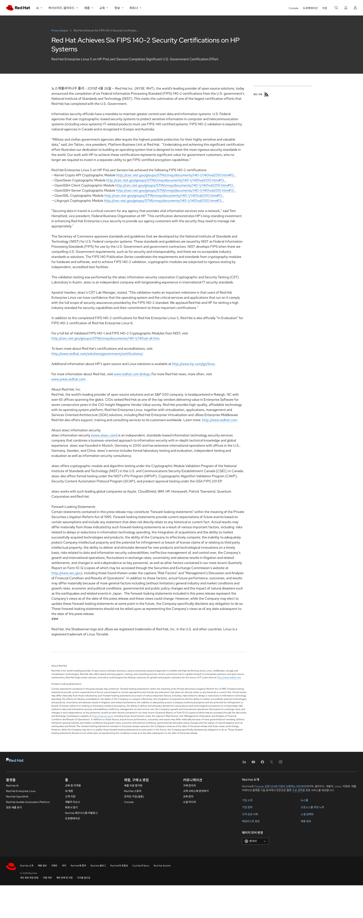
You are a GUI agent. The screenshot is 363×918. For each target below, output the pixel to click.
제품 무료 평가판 (133, 785)
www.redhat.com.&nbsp (132, 374)
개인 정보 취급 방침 (29, 877)
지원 (324, 8)
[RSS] (266, 94)
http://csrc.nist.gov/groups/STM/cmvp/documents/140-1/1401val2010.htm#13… (176, 175)
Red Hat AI (12, 785)
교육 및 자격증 (73, 785)
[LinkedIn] (244, 763)
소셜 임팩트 (307, 814)
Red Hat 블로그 (98, 865)
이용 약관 (47, 877)
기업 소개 (247, 800)
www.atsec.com (104, 435)
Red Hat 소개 (26, 865)
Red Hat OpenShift (17, 796)
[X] (271, 763)
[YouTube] (253, 763)
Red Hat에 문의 (78, 865)
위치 (64, 865)
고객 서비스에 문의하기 (196, 791)
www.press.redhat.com (68, 379)
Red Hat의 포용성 (119, 865)
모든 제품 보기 (14, 807)
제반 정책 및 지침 (64, 877)
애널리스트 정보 (251, 821)
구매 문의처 (189, 785)
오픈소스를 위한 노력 (312, 807)
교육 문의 (188, 796)
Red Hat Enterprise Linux (21, 791)
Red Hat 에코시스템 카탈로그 (81, 813)
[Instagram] (280, 763)
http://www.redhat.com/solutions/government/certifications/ (97, 353)
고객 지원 (70, 796)
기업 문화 (247, 807)
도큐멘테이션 (310, 8)
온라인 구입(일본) (134, 796)
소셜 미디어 (189, 802)
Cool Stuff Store (140, 865)
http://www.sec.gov (66, 573)
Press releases (60, 30)
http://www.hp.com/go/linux (193, 364)
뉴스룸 (304, 800)
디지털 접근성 (83, 877)
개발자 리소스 (72, 802)
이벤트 (54, 865)
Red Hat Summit (162, 865)
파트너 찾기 (71, 807)
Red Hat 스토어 (132, 791)
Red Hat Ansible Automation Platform (28, 802)
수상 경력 (297, 790)
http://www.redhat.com (219, 420)
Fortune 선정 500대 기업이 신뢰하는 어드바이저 (281, 786)
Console (293, 8)
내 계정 (69, 791)
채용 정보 (306, 821)
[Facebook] (262, 763)
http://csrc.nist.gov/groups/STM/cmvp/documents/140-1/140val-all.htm (105, 338)
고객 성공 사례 (250, 814)
